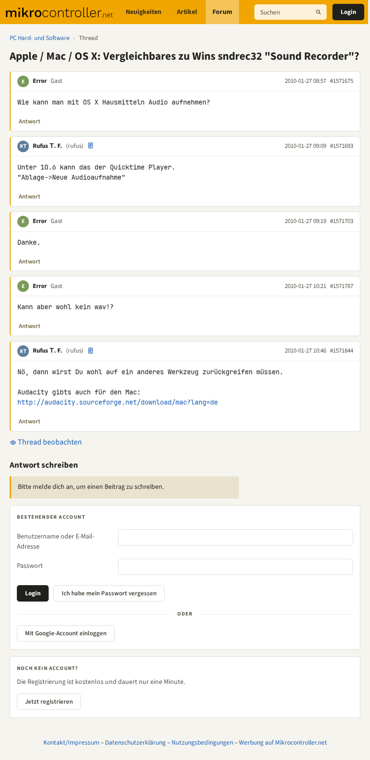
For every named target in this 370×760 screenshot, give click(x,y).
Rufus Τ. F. (47, 146)
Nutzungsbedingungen (202, 742)
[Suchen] (318, 12)
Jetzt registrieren (49, 701)
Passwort (30, 566)
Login (348, 12)
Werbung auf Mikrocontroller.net (283, 742)
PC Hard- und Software (39, 38)
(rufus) (74, 146)
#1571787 (341, 286)
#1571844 (341, 350)
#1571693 (341, 146)
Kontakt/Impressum (71, 742)
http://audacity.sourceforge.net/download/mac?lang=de (117, 402)
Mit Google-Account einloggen (65, 633)
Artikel (187, 12)
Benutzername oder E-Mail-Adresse (55, 541)
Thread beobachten (49, 442)
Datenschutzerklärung (135, 742)
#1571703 (341, 221)
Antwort (29, 121)
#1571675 (341, 81)
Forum (222, 12)
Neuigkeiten (143, 12)
